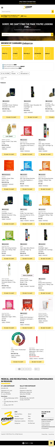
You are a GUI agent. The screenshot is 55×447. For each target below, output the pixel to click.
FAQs (29, 418)
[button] (2, 8)
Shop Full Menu (18, 414)
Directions (30, 421)
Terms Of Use (51, 434)
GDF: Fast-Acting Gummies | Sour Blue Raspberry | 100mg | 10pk (27, 180)
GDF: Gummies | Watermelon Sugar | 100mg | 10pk (9, 316)
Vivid (12, 348)
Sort (12, 71)
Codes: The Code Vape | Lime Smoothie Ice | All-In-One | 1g (27, 215)
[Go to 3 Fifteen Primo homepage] (27, 7)
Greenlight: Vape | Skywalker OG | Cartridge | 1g (45, 249)
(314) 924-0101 (23, 388)
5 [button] (30, 369)
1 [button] (19, 369)
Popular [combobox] (13, 73)
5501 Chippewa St (5, 392)
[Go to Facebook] (43, 416)
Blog (29, 416)
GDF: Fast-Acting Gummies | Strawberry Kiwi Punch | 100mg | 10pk (27, 145)
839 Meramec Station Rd (26, 392)
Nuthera (4, 176)
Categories (17, 423)
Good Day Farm (23, 142)
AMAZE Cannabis (6, 139)
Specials (17, 416)
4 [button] (27, 369)
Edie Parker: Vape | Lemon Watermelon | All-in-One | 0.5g (36, 351)
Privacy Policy (44, 434)
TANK (39, 142)
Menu (22, 71)
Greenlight (4, 103)
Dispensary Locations (20, 421)
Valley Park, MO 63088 (25, 394)
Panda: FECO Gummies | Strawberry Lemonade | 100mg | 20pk (26, 319)
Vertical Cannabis (42, 313)
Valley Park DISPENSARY (28, 386)
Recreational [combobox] (24, 73)
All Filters (6, 73)
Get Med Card (31, 423)
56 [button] (35, 369)
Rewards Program (19, 418)
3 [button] (24, 369)
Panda (39, 281)
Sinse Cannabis (5, 278)
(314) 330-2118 (4, 388)
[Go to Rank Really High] (27, 443)
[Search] (53, 11)
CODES (21, 211)
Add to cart (12, 117)
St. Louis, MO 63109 (6, 394)
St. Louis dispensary (8, 386)
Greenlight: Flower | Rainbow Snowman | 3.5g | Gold (9, 215)
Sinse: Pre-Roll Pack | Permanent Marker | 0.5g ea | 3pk (8, 282)
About (29, 414)
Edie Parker (32, 348)
